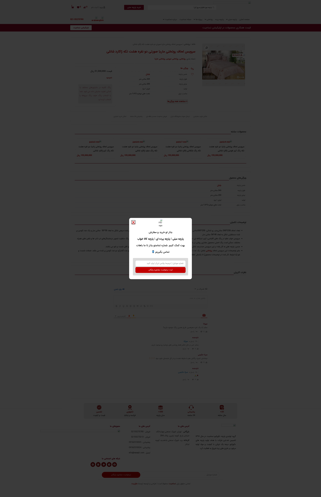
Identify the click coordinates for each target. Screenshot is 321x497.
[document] (160, 248)
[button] (133, 222)
